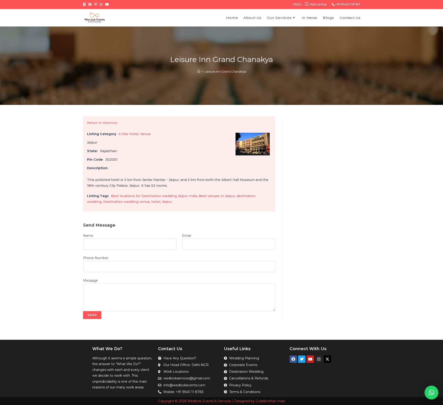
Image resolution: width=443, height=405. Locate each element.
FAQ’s (297, 4)
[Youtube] (310, 359)
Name (88, 236)
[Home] (198, 71)
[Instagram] (319, 359)
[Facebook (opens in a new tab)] (90, 4)
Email (186, 236)
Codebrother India (270, 401)
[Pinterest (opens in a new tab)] (95, 4)
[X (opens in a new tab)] (85, 4)
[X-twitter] (327, 359)
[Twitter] (301, 359)
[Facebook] (293, 359)
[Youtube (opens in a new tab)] (107, 4)
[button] (431, 392)
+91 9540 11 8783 (347, 4)
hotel (155, 202)
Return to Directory (102, 122)
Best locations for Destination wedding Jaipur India (154, 196)
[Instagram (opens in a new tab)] (101, 4)
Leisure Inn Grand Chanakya (225, 71)
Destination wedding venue (126, 202)
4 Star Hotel (128, 134)
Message (90, 280)
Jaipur (167, 202)
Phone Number (95, 258)
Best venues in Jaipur (217, 196)
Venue (145, 134)
